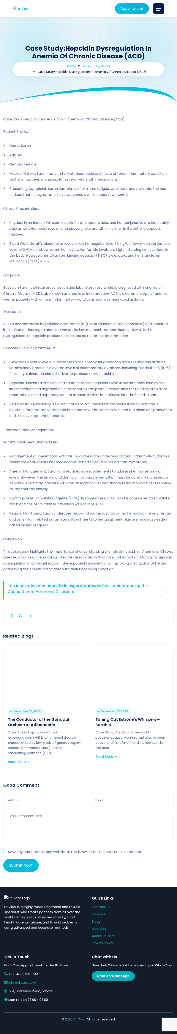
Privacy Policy (102, 943)
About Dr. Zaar (103, 936)
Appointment (131, 8)
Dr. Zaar (79, 1019)
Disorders (99, 928)
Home (71, 66)
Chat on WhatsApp (113, 976)
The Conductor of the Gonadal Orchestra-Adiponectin (38, 722)
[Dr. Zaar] (21, 8)
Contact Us (101, 907)
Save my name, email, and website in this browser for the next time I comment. (75, 851)
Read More (17, 762)
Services (98, 914)
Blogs (96, 921)
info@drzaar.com (22, 982)
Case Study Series (96, 66)
